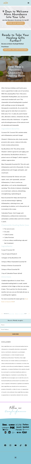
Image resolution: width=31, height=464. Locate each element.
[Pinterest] (26, 445)
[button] (28, 3)
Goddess (15, 62)
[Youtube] (15, 445)
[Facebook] (5, 445)
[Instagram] (10, 445)
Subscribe (15, 334)
